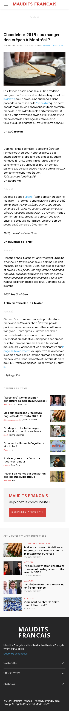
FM (12, 450)
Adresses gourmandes (52, 46)
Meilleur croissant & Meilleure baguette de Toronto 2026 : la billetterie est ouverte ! (43, 550)
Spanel (29, 197)
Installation (8, 405)
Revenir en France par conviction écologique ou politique (25, 475)
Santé (6, 435)
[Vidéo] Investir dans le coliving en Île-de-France (44, 586)
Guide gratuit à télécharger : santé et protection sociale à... (23, 429)
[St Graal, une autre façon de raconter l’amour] (58, 461)
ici (5, 367)
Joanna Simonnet (30, 419)
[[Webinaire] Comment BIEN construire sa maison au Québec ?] (58, 401)
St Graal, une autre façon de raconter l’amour (22, 459)
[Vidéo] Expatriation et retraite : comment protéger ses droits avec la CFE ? (44, 569)
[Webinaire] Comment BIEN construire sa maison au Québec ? (25, 399)
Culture (7, 450)
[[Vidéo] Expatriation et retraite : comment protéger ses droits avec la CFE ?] (13, 568)
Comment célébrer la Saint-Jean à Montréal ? (42, 603)
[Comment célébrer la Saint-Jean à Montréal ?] (13, 604)
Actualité (7, 480)
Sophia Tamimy (20, 404)
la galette (9, 99)
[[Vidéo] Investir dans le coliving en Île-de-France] (13, 587)
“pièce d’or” (43, 103)
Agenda (29, 562)
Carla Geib (15, 465)
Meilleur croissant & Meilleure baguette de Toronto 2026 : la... (24, 414)
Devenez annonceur (15, 653)
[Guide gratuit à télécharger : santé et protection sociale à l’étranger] (58, 431)
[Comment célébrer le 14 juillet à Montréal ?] (58, 446)
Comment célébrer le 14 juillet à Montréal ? (24, 444)
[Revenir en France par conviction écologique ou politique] (58, 476)
